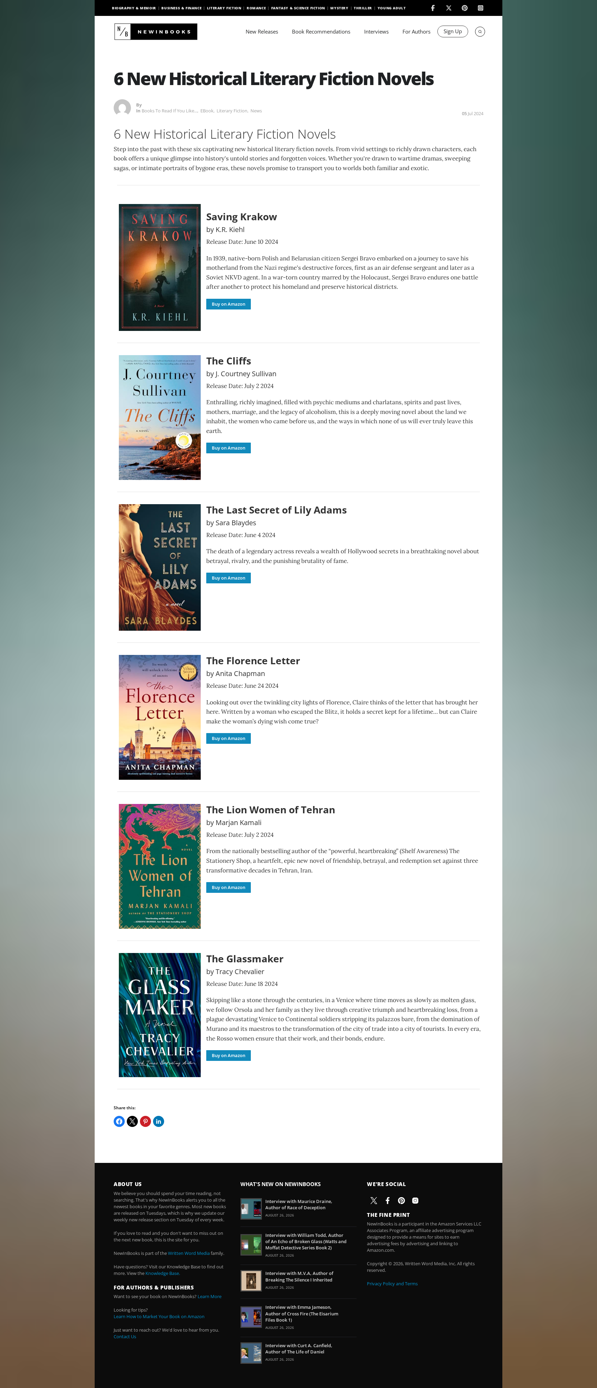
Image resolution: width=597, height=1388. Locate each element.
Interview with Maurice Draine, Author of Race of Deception (298, 1204)
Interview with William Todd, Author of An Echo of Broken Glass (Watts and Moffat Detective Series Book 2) (306, 1241)
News (256, 111)
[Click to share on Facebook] (119, 1121)
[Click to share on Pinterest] (145, 1121)
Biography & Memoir (134, 8)
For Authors (416, 31)
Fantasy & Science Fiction (298, 8)
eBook (207, 111)
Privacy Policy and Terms (392, 1283)
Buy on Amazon (228, 304)
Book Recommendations (321, 31)
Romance (256, 8)
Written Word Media (189, 1253)
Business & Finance (181, 8)
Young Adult (392, 8)
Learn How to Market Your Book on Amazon (159, 1316)
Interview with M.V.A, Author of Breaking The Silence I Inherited (299, 1276)
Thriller (363, 8)
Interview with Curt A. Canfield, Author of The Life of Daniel (298, 1348)
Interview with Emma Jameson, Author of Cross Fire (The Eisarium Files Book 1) (301, 1313)
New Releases (262, 31)
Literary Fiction (224, 8)
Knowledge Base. (162, 1273)
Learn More (209, 1296)
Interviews (376, 31)
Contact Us (125, 1336)
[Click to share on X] (132, 1121)
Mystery (339, 8)
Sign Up (453, 31)
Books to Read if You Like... (169, 111)
